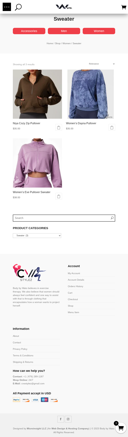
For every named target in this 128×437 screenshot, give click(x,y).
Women (99, 31)
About (16, 336)
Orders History (75, 286)
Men (64, 31)
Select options (58, 127)
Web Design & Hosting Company (70, 428)
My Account (74, 273)
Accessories (29, 31)
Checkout (73, 299)
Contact (17, 342)
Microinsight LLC (36, 428)
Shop (57, 43)
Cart (70, 292)
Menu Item (73, 312)
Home (50, 43)
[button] (7, 7)
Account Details (76, 279)
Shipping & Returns (23, 362)
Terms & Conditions (23, 355)
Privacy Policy (20, 349)
